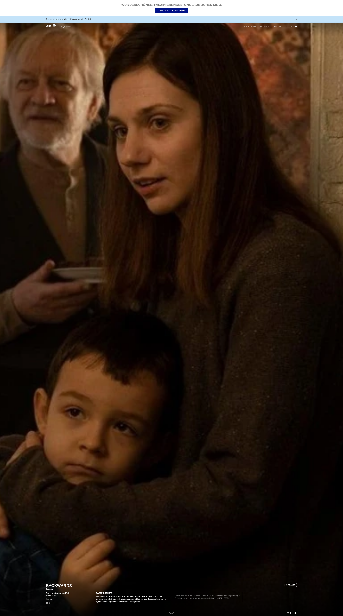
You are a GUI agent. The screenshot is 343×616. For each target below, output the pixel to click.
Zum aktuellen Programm (171, 11)
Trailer (291, 585)
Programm (250, 27)
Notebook (264, 27)
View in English (84, 19)
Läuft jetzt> (222, 598)
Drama (49, 599)
